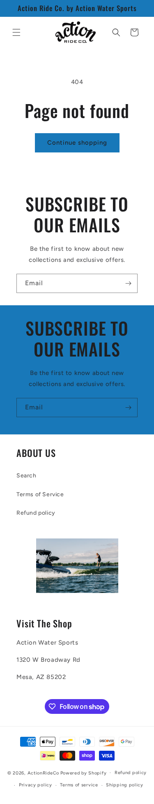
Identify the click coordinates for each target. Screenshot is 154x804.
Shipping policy (124, 785)
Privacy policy (35, 785)
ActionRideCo (43, 772)
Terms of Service (40, 494)
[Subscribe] (128, 283)
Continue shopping (77, 142)
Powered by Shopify (83, 772)
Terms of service (79, 785)
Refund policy (35, 512)
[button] (16, 32)
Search (26, 475)
